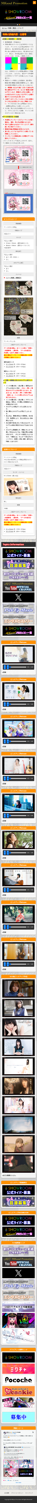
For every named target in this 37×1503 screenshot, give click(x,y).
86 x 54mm (9, 374)
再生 (4, 667)
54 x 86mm (9, 376)
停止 (7, 667)
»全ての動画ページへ (9, 1175)
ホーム (4, 28)
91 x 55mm (9, 364)
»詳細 (4, 672)
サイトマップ (29, 1493)
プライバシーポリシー (17, 1493)
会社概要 (6, 1493)
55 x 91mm (9, 367)
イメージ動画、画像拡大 (13, 278)
